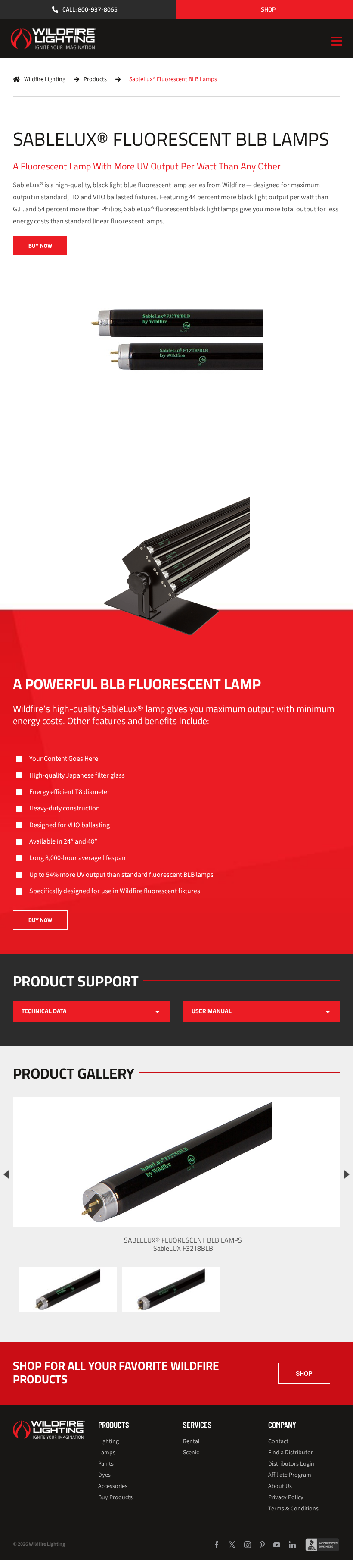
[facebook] (216, 1544)
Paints (106, 1464)
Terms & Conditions (293, 1508)
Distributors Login (291, 1464)
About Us (280, 1486)
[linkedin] (292, 1544)
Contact (278, 1441)
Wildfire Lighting (44, 79)
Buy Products (115, 1497)
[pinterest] (262, 1544)
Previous (5, 1174)
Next (347, 1174)
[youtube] (276, 1544)
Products (95, 79)
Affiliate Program (289, 1475)
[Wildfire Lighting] (49, 1423)
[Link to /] (16, 79)
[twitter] (232, 1544)
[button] (91, 1011)
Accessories (112, 1486)
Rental (191, 1441)
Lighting (108, 1441)
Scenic (191, 1452)
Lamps (106, 1452)
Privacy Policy (285, 1497)
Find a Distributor (290, 1452)
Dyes (104, 1475)
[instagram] (247, 1544)
